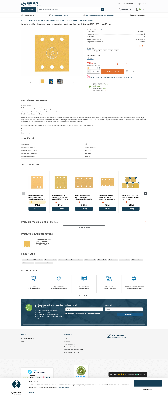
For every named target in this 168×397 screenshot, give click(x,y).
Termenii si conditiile (94, 314)
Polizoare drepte (102, 260)
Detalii (31, 392)
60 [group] (94, 51)
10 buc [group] (90, 58)
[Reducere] (89, 71)
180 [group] (111, 51)
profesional (65, 15)
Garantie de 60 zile (92, 15)
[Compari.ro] (81, 377)
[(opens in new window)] (95, 68)
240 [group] (116, 51)
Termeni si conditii (69, 347)
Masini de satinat (124, 260)
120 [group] (105, 51)
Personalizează (147, 389)
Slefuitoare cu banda (90, 260)
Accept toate (148, 383)
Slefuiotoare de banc (137, 260)
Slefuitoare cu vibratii (50, 260)
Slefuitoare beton (40, 263)
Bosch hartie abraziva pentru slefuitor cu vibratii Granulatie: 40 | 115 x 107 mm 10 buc (44, 242)
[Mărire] (98, 71)
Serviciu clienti (56, 15)
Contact (66, 338)
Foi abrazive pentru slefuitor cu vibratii (32, 260)
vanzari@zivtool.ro (140, 4)
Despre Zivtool (84, 296)
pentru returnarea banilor (106, 15)
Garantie (67, 341)
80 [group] (100, 51)
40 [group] (89, 51)
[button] (30, 82)
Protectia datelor (69, 344)
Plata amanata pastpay (71, 352)
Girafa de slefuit (113, 260)
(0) (100, 29)
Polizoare (49, 263)
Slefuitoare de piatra (28, 263)
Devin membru (130, 314)
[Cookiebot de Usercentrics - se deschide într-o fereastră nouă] (16, 393)
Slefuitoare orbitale (64, 260)
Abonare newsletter (27, 338)
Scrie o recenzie (84, 227)
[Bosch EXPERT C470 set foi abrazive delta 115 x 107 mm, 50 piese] (131, 182)
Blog (120, 4)
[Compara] (134, 71)
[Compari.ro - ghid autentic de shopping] (81, 371)
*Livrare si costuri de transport (73, 350)
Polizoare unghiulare (76, 260)
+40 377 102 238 (128, 4)
